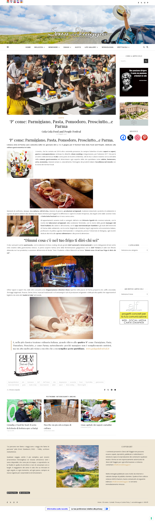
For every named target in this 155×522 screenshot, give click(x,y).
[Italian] (8, 2)
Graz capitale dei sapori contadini (96, 425)
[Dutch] (11, 0)
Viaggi (66, 47)
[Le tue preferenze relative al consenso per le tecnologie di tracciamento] (151, 518)
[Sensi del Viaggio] (77, 24)
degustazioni (63, 382)
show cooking (70, 385)
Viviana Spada (14, 390)
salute (54, 385)
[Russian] (18, 2)
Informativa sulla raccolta (57, 509)
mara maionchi (44, 385)
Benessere (53, 47)
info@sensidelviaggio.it (122, 465)
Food (80, 382)
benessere (31, 382)
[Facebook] (123, 137)
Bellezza (38, 47)
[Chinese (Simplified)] (8, 0)
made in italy (32, 385)
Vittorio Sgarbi (82, 385)
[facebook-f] (138, 3)
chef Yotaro (46, 382)
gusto (24, 385)
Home (28, 47)
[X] (130, 137)
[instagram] (145, 3)
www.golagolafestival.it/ (98, 348)
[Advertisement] (135, 158)
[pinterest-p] (147, 3)
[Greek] (22, 0)
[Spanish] (22, 2)
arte (23, 382)
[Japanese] (11, 2)
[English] (15, 0)
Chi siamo (105, 502)
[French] (18, 0)
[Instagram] (137, 137)
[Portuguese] (15, 2)
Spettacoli (122, 47)
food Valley (89, 382)
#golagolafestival (13, 382)
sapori (61, 385)
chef (38, 382)
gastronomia (99, 382)
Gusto (78, 47)
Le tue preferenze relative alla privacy (86, 509)
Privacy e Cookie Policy (122, 502)
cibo (54, 382)
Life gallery (90, 47)
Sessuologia (107, 47)
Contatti (111, 502)
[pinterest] (145, 137)
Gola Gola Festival (13, 385)
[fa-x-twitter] (141, 3)
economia (73, 382)
